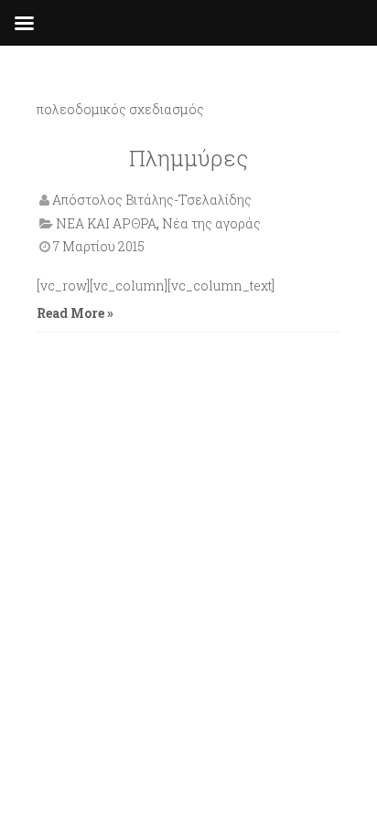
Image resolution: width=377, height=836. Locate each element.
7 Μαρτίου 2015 (99, 246)
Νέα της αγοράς (211, 223)
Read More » (75, 313)
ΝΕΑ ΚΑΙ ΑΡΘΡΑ (106, 223)
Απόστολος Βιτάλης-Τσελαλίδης (152, 199)
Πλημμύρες (188, 158)
